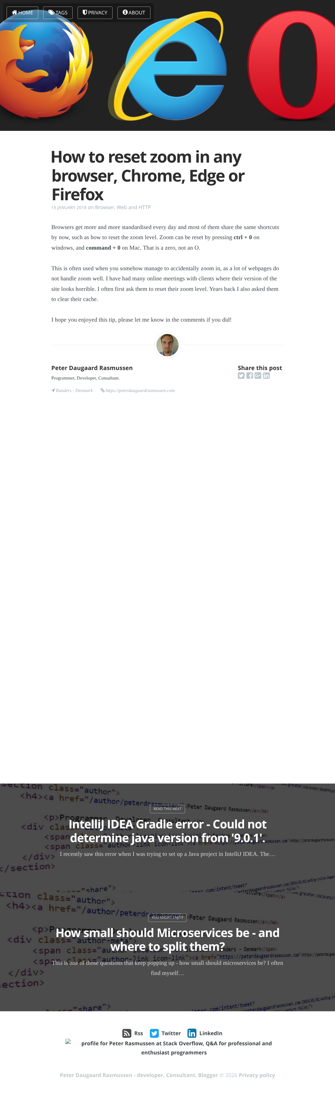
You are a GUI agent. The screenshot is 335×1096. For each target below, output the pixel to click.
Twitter (171, 1033)
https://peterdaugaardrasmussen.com (140, 390)
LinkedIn (211, 1033)
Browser (104, 207)
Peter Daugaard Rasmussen (92, 368)
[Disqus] (167, 501)
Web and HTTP (134, 207)
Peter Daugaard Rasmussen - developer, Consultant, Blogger (139, 1075)
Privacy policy (257, 1075)
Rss (138, 1033)
